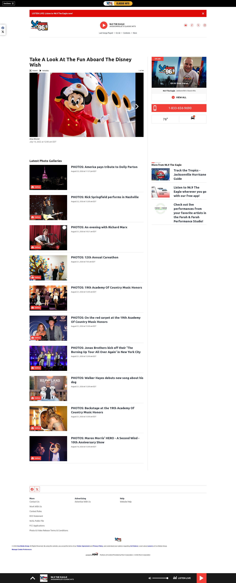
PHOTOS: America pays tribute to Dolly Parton (104, 167)
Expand (34, 70)
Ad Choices (134, 546)
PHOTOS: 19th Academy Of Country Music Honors (106, 287)
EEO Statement (36, 516)
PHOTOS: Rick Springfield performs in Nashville (105, 197)
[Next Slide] (137, 106)
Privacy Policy (98, 546)
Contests (126, 33)
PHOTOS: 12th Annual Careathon (94, 257)
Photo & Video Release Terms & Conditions (49, 530)
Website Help (126, 502)
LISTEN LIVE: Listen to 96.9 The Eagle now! (52, 13)
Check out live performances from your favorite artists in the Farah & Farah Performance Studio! (190, 213)
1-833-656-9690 (180, 108)
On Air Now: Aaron (179, 83)
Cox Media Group (23, 546)
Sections (7, 3)
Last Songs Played (106, 33)
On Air (118, 33)
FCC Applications (37, 526)
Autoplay (45, 70)
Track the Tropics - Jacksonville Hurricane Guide (190, 174)
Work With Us (36, 506)
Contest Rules (36, 511)
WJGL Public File (37, 521)
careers (150, 546)
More (135, 33)
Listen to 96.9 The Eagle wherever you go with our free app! (190, 191)
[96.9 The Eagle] (118, 3)
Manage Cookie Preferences (22, 549)
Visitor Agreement (83, 546)
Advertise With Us (83, 502)
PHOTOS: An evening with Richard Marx (99, 227)
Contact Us (34, 502)
